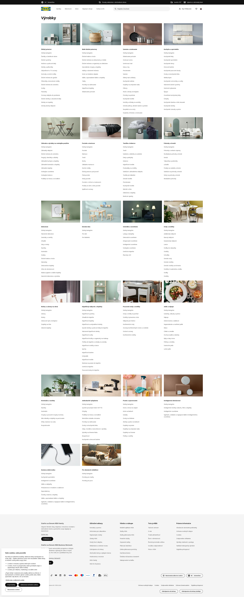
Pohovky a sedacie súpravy (172, 150)
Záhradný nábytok (46, 150)
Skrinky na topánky (47, 102)
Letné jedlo (167, 349)
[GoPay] (88, 575)
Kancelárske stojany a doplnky (91, 67)
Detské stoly (168, 258)
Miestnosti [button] (68, 9)
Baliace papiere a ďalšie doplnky (51, 273)
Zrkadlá (43, 241)
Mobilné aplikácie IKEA (127, 528)
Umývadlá (85, 356)
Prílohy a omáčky (169, 342)
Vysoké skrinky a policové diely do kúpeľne (95, 328)
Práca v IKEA (152, 549)
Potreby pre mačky (88, 477)
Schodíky (166, 255)
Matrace (84, 154)
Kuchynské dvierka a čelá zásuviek (174, 102)
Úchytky (166, 99)
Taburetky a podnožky (171, 161)
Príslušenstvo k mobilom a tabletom (52, 488)
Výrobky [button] (58, 9)
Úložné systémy (46, 60)
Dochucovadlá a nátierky (171, 335)
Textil (83, 157)
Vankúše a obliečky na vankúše (132, 154)
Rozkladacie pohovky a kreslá (173, 154)
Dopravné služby (125, 542)
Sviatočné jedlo (168, 345)
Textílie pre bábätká (129, 175)
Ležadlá (166, 164)
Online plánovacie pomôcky (128, 549)
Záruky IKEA (93, 538)
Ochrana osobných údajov (184, 531)
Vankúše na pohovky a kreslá (173, 171)
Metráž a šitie (127, 189)
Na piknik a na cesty (129, 109)
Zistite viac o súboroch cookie (15, 580)
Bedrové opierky (128, 196)
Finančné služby (125, 538)
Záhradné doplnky (46, 168)
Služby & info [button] (100, 9)
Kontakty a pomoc (95, 528)
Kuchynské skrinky (169, 106)
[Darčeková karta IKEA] (99, 575)
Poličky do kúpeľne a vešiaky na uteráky (94, 342)
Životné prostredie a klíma (156, 542)
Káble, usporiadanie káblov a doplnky (93, 77)
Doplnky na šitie (46, 324)
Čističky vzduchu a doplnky (49, 495)
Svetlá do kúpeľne (128, 251)
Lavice (166, 244)
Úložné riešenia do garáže (49, 77)
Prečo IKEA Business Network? (50, 558)
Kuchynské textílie (128, 99)
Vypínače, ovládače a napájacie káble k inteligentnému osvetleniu (180, 416)
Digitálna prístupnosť (182, 549)
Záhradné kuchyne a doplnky (50, 161)
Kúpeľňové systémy (88, 314)
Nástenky (44, 262)
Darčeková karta (125, 553)
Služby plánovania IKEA (127, 535)
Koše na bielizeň (128, 411)
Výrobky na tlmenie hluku (90, 432)
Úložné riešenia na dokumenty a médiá (94, 60)
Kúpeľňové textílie (128, 164)
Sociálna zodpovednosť (155, 546)
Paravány (44, 92)
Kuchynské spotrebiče (170, 60)
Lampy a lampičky (128, 234)
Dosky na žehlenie (128, 418)
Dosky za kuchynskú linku (171, 74)
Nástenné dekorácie (47, 234)
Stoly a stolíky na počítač (130, 314)
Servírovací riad (127, 63)
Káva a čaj (126, 67)
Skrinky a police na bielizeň (131, 422)
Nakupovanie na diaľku (127, 560)
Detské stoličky (168, 262)
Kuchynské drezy (169, 63)
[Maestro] (82, 575)
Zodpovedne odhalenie (183, 538)
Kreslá (166, 157)
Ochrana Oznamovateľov (182, 585)
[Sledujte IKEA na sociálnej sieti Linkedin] (60, 575)
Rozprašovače (45, 425)
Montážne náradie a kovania (91, 418)
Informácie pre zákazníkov (98, 531)
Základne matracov (88, 164)
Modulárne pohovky (170, 179)
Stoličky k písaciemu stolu (131, 317)
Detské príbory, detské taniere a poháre (135, 106)
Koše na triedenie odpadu (90, 74)
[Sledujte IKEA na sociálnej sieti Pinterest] (64, 575)
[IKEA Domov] (46, 9)
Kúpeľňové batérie (88, 352)
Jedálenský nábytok (170, 234)
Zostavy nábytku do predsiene (50, 95)
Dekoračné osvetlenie (129, 237)
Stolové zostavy (128, 331)
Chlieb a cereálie (169, 331)
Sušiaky (125, 415)
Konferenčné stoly (128, 324)
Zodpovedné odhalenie (167, 585)
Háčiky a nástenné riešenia (90, 70)
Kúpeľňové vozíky (87, 335)
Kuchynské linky (168, 56)
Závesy (43, 314)
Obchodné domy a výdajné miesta (100, 553)
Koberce (125, 161)
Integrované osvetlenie (130, 241)
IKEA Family (93, 560)
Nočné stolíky (86, 168)
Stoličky (166, 251)
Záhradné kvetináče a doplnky (50, 164)
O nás (150, 531)
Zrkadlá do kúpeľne (88, 317)
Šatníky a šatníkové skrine (49, 56)
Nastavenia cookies (14, 589)
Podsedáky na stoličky (130, 168)
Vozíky (43, 88)
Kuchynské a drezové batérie (91, 439)
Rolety (43, 317)
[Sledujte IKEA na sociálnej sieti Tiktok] (51, 575)
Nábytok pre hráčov (129, 321)
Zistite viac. (44, 534)
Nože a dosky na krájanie (131, 92)
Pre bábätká (86, 237)
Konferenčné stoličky (129, 335)
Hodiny (43, 255)
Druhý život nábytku (96, 542)
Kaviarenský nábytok (170, 241)
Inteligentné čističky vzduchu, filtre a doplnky (177, 408)
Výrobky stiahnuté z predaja (185, 542)
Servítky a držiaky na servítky (132, 102)
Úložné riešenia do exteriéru (49, 85)
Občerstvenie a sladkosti (171, 321)
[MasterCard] (76, 575)
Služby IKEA (123, 531)
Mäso (165, 328)
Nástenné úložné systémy (172, 85)
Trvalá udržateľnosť (154, 535)
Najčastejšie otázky (96, 535)
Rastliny (43, 248)
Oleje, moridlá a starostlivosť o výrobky (94, 429)
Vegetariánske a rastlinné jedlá (173, 324)
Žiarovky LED (127, 255)
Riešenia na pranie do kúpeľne (91, 363)
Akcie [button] (76, 9)
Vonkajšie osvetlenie (47, 171)
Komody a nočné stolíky (48, 74)
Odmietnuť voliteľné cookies (29, 585)
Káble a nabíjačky (46, 484)
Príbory (125, 88)
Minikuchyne (167, 77)
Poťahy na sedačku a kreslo (172, 168)
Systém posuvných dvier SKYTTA (92, 408)
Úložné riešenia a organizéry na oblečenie (95, 63)
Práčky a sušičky (128, 436)
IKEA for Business (95, 564)
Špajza (166, 92)
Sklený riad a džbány (129, 77)
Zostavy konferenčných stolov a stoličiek (135, 328)
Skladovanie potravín (88, 92)
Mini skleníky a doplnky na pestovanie (52, 418)
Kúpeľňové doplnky (88, 88)
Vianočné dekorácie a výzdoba (50, 276)
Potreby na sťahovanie (89, 85)
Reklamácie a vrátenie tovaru (99, 546)
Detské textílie (127, 179)
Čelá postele (86, 175)
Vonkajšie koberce (46, 175)
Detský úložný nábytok (48, 106)
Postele (84, 150)
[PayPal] (94, 575)
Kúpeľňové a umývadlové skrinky (92, 324)
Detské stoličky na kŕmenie (172, 265)
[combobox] (141, 9)
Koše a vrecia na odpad (130, 408)
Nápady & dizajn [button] (87, 9)
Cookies (178, 535)
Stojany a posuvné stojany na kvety (52, 415)
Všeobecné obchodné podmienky (186, 528)
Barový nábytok (169, 237)
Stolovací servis (128, 60)
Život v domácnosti (154, 538)
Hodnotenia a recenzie (97, 556)
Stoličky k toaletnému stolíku (173, 269)
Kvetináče (44, 251)
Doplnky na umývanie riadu (131, 85)
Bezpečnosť (85, 436)
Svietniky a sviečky (47, 237)
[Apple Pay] (105, 575)
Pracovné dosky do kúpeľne (90, 370)
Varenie (125, 74)
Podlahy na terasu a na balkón (50, 179)
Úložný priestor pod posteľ (90, 171)
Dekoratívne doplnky (47, 265)
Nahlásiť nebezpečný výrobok (185, 546)
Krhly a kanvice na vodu (48, 422)
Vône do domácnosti (47, 269)
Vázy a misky (45, 244)
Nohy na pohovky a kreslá (172, 175)
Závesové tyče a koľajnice (49, 321)
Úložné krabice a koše (89, 56)
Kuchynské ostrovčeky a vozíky (173, 81)
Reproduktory (45, 491)
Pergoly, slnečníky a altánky (49, 157)
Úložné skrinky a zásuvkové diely (51, 99)
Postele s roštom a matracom (91, 182)
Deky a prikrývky (128, 157)
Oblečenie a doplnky (129, 193)
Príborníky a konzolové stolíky (50, 81)
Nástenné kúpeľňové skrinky (91, 331)
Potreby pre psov (87, 480)
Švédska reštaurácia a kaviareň (129, 556)
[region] (25, 571)
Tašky (84, 81)
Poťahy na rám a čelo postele (91, 186)
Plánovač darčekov (126, 546)
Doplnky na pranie (128, 425)
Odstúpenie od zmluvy (97, 549)
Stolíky (166, 273)
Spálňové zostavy (87, 189)
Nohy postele (86, 179)
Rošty (84, 161)
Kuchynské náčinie (128, 81)
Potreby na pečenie (129, 95)
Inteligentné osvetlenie (130, 244)
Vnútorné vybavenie (170, 88)
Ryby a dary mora (169, 338)
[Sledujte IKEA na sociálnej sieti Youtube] (56, 575)
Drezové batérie (169, 67)
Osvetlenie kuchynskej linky (172, 95)
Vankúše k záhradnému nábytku (133, 171)
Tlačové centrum (153, 528)
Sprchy (84, 349)
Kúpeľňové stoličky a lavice (90, 345)
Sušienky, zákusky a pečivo (172, 314)
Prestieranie (126, 70)
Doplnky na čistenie (129, 432)
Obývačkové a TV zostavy (49, 70)
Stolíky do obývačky (170, 248)
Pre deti (84, 234)
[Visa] (70, 575)
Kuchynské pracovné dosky (172, 70)
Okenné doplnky (46, 328)
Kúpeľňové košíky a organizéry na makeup (95, 338)
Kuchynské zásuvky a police (172, 109)
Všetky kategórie (46, 53)
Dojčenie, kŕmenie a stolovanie (132, 113)
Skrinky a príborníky (47, 67)
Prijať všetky (11, 585)
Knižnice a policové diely (48, 63)
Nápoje (166, 317)
